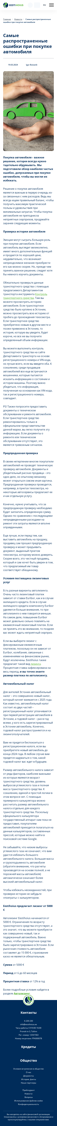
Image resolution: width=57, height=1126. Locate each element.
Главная (7, 19)
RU (44, 5)
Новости (18, 19)
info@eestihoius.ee (28, 1024)
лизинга (36, 664)
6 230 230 (28, 1020)
